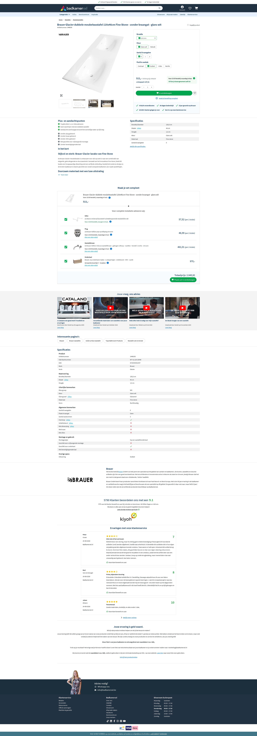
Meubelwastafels (78, 20)
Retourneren (63, 705)
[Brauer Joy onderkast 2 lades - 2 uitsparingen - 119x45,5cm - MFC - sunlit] (77, 261)
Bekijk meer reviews (130, 618)
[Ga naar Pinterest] (120, 721)
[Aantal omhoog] (151, 87)
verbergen (163, 734)
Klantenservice (192, 14)
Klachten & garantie (65, 710)
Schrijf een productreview (128, 657)
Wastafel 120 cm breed (135, 341)
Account (182, 10)
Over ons (109, 700)
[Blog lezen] (74, 308)
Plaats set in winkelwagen (184, 280)
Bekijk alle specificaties (137, 146)
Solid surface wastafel (93, 341)
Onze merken (110, 717)
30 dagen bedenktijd (153, 2)
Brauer (62, 341)
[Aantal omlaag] (144, 87)
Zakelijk (182, 14)
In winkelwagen (165, 93)
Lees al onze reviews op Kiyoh (127, 510)
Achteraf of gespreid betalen (108, 2)
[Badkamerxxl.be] (74, 8)
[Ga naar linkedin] (111, 721)
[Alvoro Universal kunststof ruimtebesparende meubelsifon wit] (77, 219)
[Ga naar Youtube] (124, 721)
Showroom (161, 14)
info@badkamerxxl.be (106, 690)
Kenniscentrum (84, 14)
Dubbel (152, 66)
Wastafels (68, 20)
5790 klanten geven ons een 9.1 (131, 2)
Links (160, 66)
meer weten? (154, 734)
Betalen (61, 700)
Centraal (141, 66)
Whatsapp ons (104, 686)
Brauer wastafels (75, 341)
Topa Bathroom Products (114, 341)
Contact (108, 705)
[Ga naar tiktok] (107, 721)
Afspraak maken (172, 14)
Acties (74, 14)
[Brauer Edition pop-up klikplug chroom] (77, 233)
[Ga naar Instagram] (117, 721)
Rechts (167, 66)
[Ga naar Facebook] (114, 721)
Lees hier (160, 653)
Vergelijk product (195, 25)
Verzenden (62, 703)
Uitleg (139, 128)
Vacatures (109, 713)
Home (60, 20)
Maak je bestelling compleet (168, 98)
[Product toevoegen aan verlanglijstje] (194, 93)
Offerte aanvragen (65, 708)
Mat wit (152, 47)
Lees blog (60, 327)
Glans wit (144, 47)
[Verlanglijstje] (190, 9)
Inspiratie (94, 14)
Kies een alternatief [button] (91, 237)
